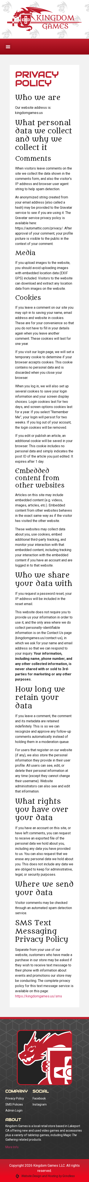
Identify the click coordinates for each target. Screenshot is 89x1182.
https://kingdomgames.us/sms (38, 996)
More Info (12, 1147)
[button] (7, 46)
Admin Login (13, 1110)
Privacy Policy (14, 1098)
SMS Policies (14, 1104)
